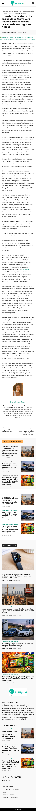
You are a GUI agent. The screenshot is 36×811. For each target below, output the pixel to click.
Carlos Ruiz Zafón (7, 580)
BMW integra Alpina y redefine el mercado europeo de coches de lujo (10, 466)
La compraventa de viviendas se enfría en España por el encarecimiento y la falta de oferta (10, 452)
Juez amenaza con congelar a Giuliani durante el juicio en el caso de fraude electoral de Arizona (26, 432)
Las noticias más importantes (10, 11)
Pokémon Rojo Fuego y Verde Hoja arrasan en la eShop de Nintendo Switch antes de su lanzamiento (10, 481)
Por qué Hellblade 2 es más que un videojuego (9, 430)
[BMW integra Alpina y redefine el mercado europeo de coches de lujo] (27, 466)
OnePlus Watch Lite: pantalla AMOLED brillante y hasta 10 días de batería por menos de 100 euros (16, 576)
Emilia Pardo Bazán (10, 32)
